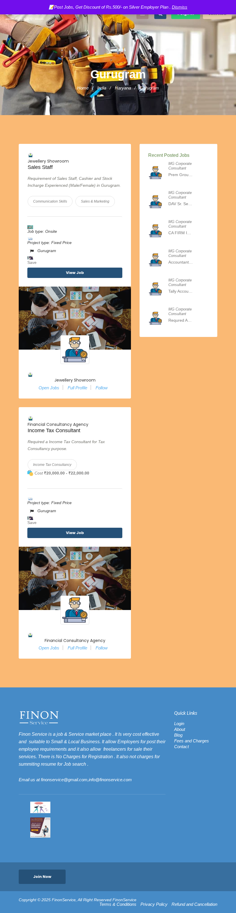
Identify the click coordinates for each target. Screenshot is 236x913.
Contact (181, 746)
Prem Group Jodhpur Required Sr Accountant (180, 174)
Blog (178, 735)
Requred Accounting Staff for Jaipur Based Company (180, 320)
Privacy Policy (154, 904)
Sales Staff (40, 167)
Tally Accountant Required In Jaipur (180, 291)
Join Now (42, 876)
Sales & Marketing (95, 201)
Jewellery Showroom (48, 161)
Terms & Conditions (117, 904)
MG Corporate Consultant (180, 165)
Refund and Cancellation (194, 904)
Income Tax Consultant (54, 430)
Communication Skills (50, 201)
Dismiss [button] (179, 7)
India (101, 87)
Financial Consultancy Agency (58, 424)
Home (83, 87)
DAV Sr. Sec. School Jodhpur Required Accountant (180, 203)
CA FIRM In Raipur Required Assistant (180, 232)
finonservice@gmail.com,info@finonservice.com (86, 779)
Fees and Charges (191, 740)
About (179, 729)
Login (179, 723)
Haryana (123, 87)
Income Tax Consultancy (52, 465)
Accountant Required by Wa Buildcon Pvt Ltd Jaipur (180, 262)
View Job (75, 272)
